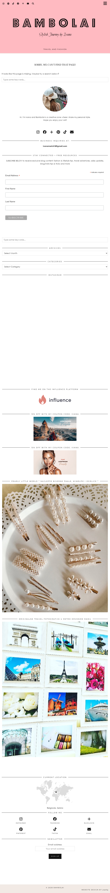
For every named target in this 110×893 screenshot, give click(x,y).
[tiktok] (65, 132)
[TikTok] (13, 3)
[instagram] (38, 132)
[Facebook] (18, 3)
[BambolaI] (55, 25)
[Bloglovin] (23, 3)
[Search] (33, 3)
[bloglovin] (51, 132)
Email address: (55, 844)
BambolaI (59, 888)
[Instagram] (3, 3)
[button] (106, 3)
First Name (10, 188)
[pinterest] (58, 132)
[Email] (28, 3)
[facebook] (45, 132)
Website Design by (94, 890)
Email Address (12, 175)
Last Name (10, 201)
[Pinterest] (8, 3)
